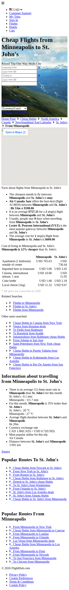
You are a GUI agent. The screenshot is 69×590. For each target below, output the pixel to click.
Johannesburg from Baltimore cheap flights (39, 336)
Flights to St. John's (25, 306)
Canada (6, 122)
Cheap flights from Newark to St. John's (36, 467)
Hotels (13, 27)
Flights (13, 23)
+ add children (10, 101)
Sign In (13, 20)
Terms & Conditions (21, 581)
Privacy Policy (18, 574)
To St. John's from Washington (30, 485)
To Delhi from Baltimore (28, 329)
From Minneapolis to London (30, 534)
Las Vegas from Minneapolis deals (33, 540)
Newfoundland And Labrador (33, 122)
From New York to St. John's (29, 471)
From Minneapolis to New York (31, 527)
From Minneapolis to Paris (28, 551)
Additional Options (14, 115)
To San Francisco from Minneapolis (33, 558)
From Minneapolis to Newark (30, 554)
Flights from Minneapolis (28, 309)
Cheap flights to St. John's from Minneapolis (39, 499)
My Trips (14, 16)
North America (50, 119)
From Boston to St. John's (27, 474)
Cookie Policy (17, 585)
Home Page (9, 119)
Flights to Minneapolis (26, 303)
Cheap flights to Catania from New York (37, 323)
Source (6, 451)
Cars (12, 30)
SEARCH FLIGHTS (15, 112)
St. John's (61, 122)
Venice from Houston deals (29, 326)
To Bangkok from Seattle (28, 333)
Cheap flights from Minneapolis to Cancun (38, 530)
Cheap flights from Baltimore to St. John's (37, 478)
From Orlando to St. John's (28, 488)
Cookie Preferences (21, 578)
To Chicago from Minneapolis (30, 561)
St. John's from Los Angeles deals (32, 492)
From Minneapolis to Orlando (30, 537)
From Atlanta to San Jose (28, 340)
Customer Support (20, 13)
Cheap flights (28, 119)
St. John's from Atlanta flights (30, 495)
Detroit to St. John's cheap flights (32, 481)
